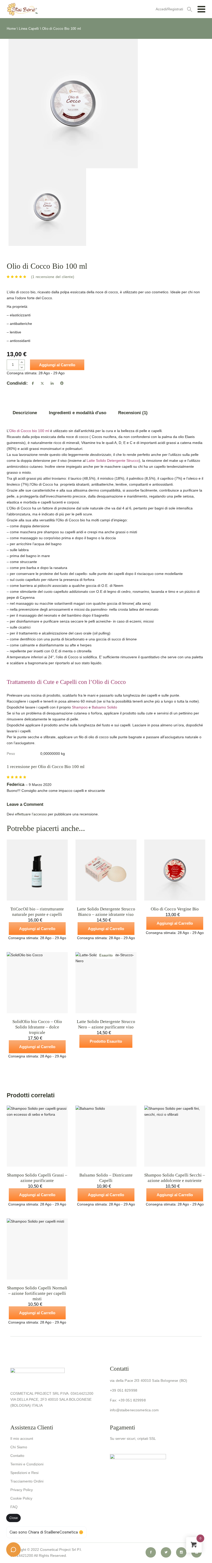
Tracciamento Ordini (26, 1481)
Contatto (17, 1456)
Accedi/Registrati (169, 9)
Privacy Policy (21, 1490)
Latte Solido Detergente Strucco (113, 460)
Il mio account (21, 1438)
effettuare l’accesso (31, 814)
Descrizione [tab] (25, 412)
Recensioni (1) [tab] (133, 412)
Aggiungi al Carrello (57, 365)
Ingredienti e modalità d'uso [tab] (77, 412)
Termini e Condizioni (26, 1464)
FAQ (14, 1507)
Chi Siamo (18, 1447)
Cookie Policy (21, 1498)
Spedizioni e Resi (24, 1473)
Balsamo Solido (105, 707)
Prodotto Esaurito (106, 1041)
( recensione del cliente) (52, 277)
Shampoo (80, 707)
